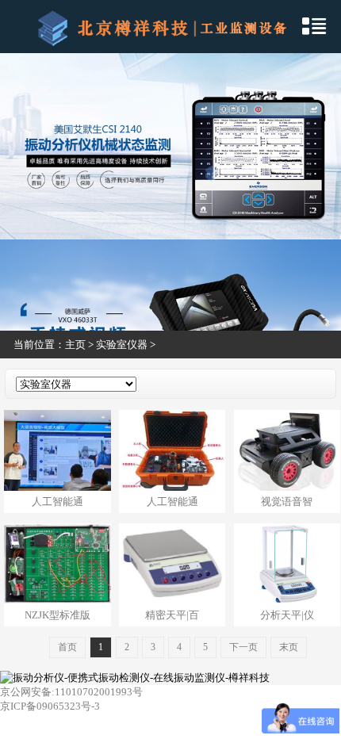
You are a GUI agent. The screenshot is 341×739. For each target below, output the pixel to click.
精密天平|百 (172, 615)
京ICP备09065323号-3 (50, 706)
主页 (75, 344)
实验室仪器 (122, 344)
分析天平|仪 (287, 615)
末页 (288, 647)
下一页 (243, 647)
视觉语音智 (286, 501)
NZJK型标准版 (57, 615)
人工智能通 (57, 501)
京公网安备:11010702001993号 (71, 692)
